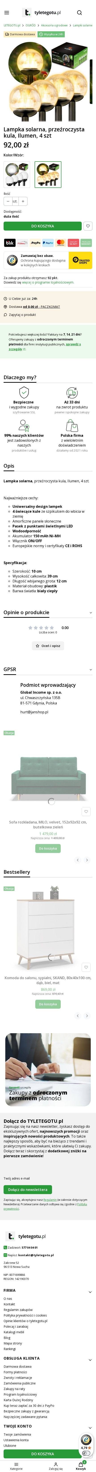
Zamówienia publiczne (20, 1383)
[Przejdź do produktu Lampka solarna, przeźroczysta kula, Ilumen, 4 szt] (48, 174)
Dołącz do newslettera (27, 1189)
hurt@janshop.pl (34, 712)
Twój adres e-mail (17, 1178)
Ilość (7, 193)
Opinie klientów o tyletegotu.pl (25, 1321)
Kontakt (9, 1304)
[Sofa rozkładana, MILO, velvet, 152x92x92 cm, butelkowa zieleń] (48, 773)
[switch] (86, 1453)
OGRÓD (31, 25)
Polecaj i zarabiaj (16, 1326)
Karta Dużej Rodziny (18, 1400)
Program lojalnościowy (20, 1394)
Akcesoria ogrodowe (54, 25)
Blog (7, 1338)
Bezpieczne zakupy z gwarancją (26, 1411)
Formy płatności (15, 1372)
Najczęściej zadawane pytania (25, 1417)
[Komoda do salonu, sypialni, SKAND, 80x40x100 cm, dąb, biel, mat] (48, 929)
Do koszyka (48, 848)
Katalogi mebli (14, 1332)
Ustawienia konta (16, 1440)
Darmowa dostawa (17, 1366)
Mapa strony (13, 1343)
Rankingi (10, 1349)
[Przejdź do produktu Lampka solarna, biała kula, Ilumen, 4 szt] (17, 174)
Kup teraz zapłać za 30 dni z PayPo (29, 1405)
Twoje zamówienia (17, 1434)
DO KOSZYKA (42, 226)
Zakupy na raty (14, 1389)
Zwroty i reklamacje (18, 1377)
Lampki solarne (82, 25)
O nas (8, 1298)
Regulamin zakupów (18, 1310)
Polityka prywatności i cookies (25, 1315)
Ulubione (10, 1445)
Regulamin (50, 1200)
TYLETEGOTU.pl (10, 25)
